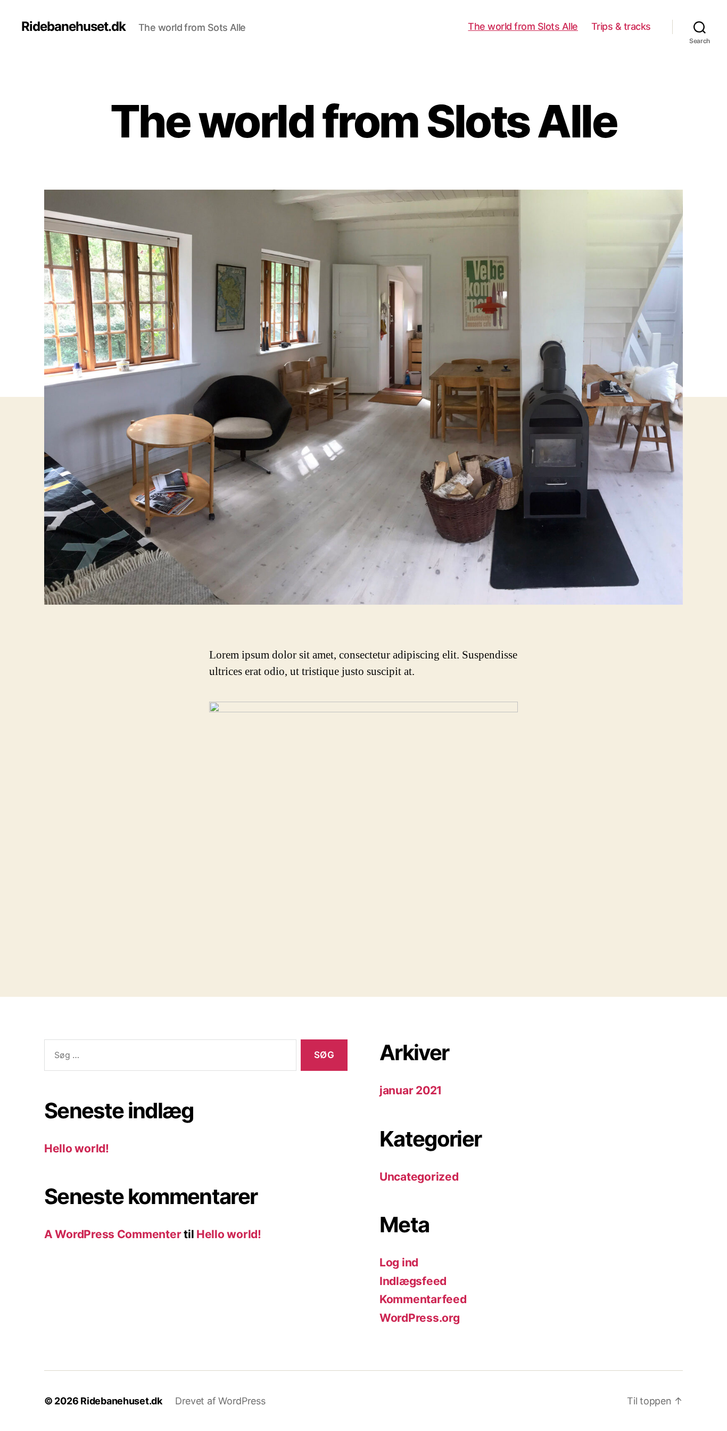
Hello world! (76, 1148)
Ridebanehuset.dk (73, 26)
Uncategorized (419, 1176)
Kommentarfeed (423, 1299)
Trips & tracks (621, 26)
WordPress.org (419, 1317)
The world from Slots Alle (523, 26)
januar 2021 (410, 1090)
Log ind (398, 1262)
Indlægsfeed (413, 1281)
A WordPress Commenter (112, 1234)
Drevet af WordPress (220, 1400)
